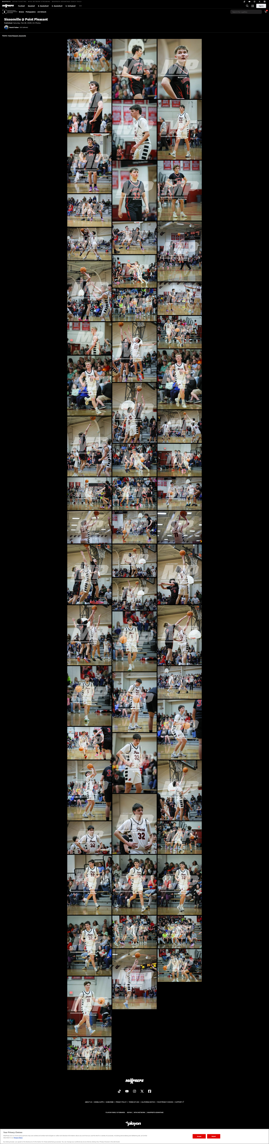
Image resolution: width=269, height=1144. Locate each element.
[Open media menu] (252, 6)
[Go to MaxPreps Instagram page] (134, 1091)
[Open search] (247, 6)
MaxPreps (6, 1)
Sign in (261, 6)
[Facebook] (264, 1)
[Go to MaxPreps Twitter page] (142, 1091)
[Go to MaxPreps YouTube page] (127, 1091)
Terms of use (134, 1102)
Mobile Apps (99, 1102)
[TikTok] (244, 1)
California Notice (148, 1102)
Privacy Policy (121, 1102)
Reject (214, 1136)
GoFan (129, 1112)
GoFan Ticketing (19, 1)
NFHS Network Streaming (39, 1)
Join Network (41, 12)
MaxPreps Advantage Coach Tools (67, 1)
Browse (21, 12)
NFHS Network (139, 1112)
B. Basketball (43, 6)
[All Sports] (80, 6)
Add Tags (92, 68)
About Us (88, 1102)
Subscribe (110, 1102)
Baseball (31, 6)
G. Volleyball (71, 6)
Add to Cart (104, 68)
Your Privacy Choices (165, 1102)
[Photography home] (10, 12)
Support (178, 1102)
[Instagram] (254, 1)
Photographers (31, 12)
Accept (199, 1136)
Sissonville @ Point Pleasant (26, 19)
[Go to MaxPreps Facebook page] (149, 1091)
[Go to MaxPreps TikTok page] (119, 1091)
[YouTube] (249, 1)
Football (21, 6)
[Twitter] (259, 1)
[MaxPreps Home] (8, 6)
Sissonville (22, 36)
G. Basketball (57, 6)
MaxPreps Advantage (155, 1112)
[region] (134, 1136)
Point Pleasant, (13, 36)
